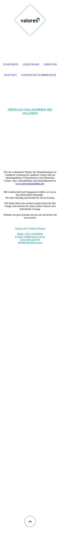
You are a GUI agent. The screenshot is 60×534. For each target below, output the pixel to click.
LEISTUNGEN (31, 64)
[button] (30, 521)
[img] (30, 20)
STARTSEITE (10, 64)
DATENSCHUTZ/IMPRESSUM (38, 75)
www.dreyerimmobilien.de (29, 183)
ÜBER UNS (50, 64)
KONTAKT (10, 75)
